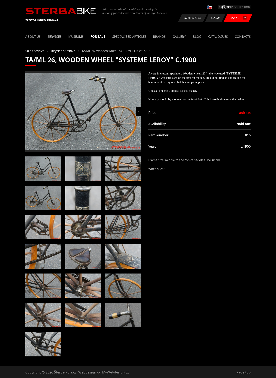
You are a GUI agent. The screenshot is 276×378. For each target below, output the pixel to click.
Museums (76, 36)
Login (215, 18)
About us (33, 36)
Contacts (243, 36)
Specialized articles (129, 36)
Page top (243, 372)
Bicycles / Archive (63, 51)
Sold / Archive (34, 51)
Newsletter (192, 18)
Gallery (179, 36)
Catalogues (218, 36)
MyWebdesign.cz (115, 372)
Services (54, 36)
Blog (197, 36)
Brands (159, 36)
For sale (97, 36)
